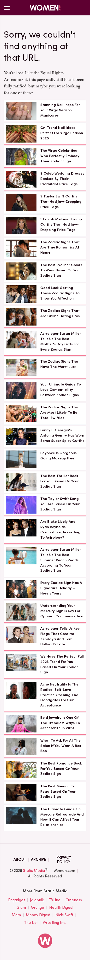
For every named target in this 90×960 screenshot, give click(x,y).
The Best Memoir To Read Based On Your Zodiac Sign (58, 791)
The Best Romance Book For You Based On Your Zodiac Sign (61, 768)
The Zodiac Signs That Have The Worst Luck (60, 364)
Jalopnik (37, 900)
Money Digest (38, 915)
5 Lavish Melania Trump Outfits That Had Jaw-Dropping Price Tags (61, 224)
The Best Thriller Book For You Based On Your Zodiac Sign (59, 481)
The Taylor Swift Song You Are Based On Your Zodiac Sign (60, 503)
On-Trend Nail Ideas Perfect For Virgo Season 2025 (61, 132)
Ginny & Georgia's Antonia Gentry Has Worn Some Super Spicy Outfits (62, 435)
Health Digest (61, 907)
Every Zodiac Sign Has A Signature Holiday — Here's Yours (61, 588)
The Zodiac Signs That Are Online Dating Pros (60, 313)
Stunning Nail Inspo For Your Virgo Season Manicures (60, 110)
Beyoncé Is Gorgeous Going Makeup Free (58, 455)
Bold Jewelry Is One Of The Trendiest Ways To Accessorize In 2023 (60, 722)
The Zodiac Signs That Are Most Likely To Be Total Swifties (60, 412)
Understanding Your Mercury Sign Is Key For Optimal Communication (61, 610)
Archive (38, 859)
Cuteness (74, 900)
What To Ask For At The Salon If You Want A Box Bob (60, 745)
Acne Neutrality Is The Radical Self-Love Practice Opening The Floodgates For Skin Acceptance (59, 694)
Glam (21, 907)
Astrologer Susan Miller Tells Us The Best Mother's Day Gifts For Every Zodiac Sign (60, 341)
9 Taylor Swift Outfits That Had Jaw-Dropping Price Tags (61, 201)
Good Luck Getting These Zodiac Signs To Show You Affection (59, 293)
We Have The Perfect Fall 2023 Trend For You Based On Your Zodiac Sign (62, 664)
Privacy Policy (63, 859)
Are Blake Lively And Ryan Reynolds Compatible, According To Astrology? (60, 529)
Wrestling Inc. (54, 922)
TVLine (54, 900)
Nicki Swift (64, 915)
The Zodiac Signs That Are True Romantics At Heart (60, 247)
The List (31, 922)
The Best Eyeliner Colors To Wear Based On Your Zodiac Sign (61, 270)
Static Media (34, 870)
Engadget (16, 900)
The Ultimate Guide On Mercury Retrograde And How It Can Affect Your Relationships (62, 817)
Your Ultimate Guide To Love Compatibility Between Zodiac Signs (60, 389)
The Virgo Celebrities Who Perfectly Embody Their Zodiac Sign (59, 155)
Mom (16, 915)
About (19, 859)
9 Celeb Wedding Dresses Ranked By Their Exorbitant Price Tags (62, 178)
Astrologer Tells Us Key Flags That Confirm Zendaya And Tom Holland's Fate (60, 636)
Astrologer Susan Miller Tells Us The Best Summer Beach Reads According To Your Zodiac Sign (60, 560)
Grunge (37, 907)
